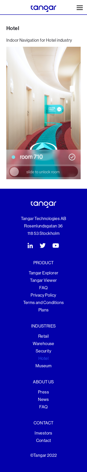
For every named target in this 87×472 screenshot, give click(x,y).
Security (43, 351)
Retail (43, 336)
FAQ (43, 288)
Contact (43, 441)
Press (43, 392)
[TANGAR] (43, 8)
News (43, 400)
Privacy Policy (43, 295)
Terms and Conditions (43, 303)
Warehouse (43, 344)
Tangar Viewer (43, 280)
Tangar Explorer (43, 273)
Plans (43, 310)
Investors (43, 433)
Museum (43, 366)
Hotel (43, 358)
